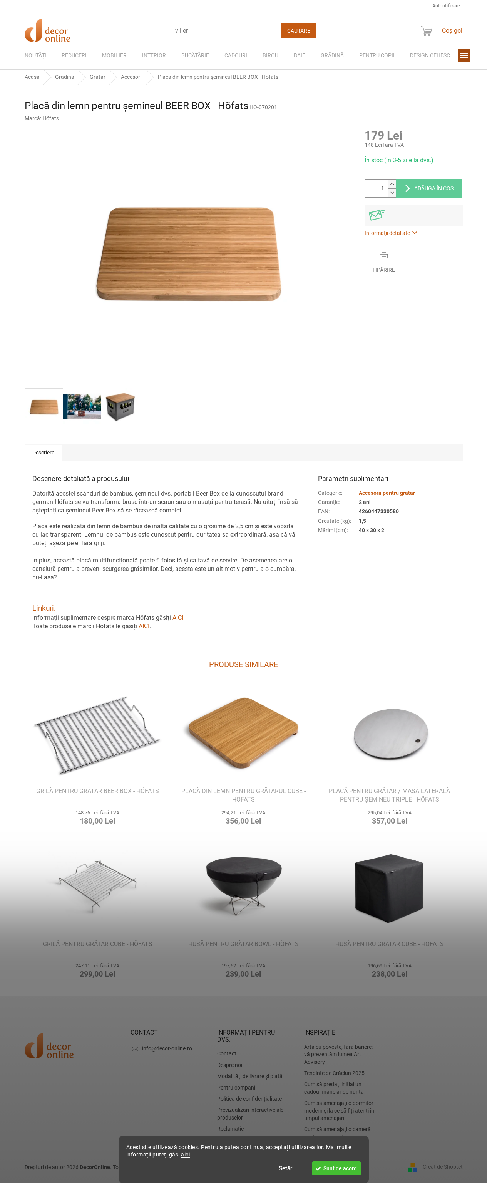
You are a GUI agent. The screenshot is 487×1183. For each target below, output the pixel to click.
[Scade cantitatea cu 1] (392, 192)
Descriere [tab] (43, 452)
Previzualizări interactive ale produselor (250, 1113)
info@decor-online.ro (167, 1048)
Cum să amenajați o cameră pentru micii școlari (337, 1133)
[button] (97, 816)
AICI (177, 617)
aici (185, 1154)
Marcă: (42, 118)
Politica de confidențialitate (249, 1099)
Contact (226, 1053)
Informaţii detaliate (387, 233)
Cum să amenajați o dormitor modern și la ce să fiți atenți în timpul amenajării (339, 1110)
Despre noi (229, 1065)
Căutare (298, 31)
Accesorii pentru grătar (387, 493)
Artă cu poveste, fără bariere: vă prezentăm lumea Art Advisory (338, 1054)
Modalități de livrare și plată (250, 1076)
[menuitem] (35, 55)
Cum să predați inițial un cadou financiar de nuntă (334, 1088)
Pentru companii (236, 1088)
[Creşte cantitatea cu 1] (392, 184)
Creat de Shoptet (443, 1167)
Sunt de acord (340, 1168)
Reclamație (230, 1129)
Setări (286, 1168)
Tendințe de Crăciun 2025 (334, 1073)
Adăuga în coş (434, 188)
